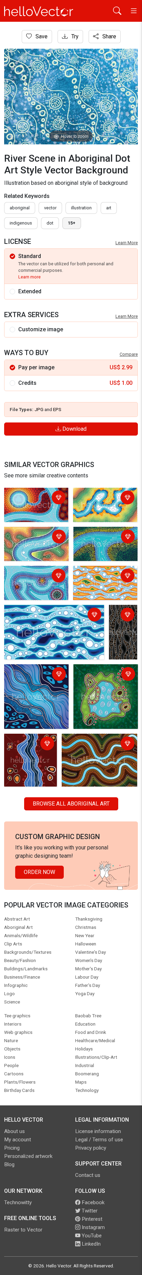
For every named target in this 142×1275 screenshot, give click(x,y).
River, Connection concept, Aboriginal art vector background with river (34, 584)
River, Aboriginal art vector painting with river (95, 744)
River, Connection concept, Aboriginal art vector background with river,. (34, 506)
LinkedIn (90, 1244)
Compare (129, 354)
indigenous (21, 223)
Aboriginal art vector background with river (29, 748)
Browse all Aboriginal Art (71, 803)
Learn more (29, 276)
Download (74, 429)
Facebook (92, 1202)
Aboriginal (20, 207)
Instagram (92, 1227)
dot (50, 223)
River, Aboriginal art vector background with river (34, 541)
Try (74, 36)
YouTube (91, 1236)
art (108, 207)
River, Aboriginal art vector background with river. (103, 502)
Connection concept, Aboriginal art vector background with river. (124, 632)
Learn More (126, 242)
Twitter (89, 1211)
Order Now (39, 872)
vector (50, 207)
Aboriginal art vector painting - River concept (35, 674)
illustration (81, 207)
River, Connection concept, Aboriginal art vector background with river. (51, 615)
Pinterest (91, 1219)
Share (108, 36)
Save (41, 36)
